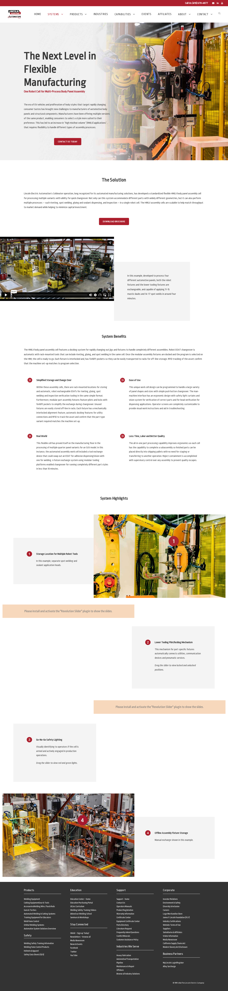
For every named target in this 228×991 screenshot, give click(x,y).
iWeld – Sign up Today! (79, 933)
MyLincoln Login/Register (173, 963)
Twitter (73, 952)
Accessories (28, 906)
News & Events (76, 944)
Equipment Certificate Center (128, 921)
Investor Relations (170, 899)
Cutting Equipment (31, 903)
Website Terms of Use (172, 925)
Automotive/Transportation (128, 959)
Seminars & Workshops (79, 917)
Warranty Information (125, 914)
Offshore (120, 970)
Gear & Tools (44, 903)
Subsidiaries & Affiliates (172, 932)
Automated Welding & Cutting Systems (39, 914)
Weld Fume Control (31, 921)
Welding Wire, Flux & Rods (44, 906)
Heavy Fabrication (124, 955)
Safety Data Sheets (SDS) (34, 954)
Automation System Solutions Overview (40, 929)
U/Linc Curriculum (77, 906)
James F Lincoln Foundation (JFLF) (176, 917)
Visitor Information (170, 936)
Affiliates (164, 14)
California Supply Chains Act (174, 943)
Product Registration (125, 910)
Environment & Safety (171, 903)
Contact (202, 14)
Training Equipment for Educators (37, 917)
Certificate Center (124, 917)
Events (146, 14)
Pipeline (120, 963)
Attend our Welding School (81, 914)
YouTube (73, 955)
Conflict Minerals (123, 936)
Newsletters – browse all (80, 937)
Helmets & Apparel (31, 951)
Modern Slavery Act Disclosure (175, 947)
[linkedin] (218, 3)
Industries (100, 14)
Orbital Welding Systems (34, 925)
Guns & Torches (30, 910)
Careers (166, 910)
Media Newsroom (77, 940)
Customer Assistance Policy (127, 940)
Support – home (123, 899)
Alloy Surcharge (169, 966)
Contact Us (121, 903)
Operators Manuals (124, 906)
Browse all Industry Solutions (128, 974)
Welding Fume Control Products (36, 947)
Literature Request (124, 929)
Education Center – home (80, 899)
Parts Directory (123, 925)
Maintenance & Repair (125, 966)
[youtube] (222, 3)
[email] (213, 3)
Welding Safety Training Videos (83, 910)
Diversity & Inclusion (171, 906)
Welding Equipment (32, 899)
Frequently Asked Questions (128, 932)
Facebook (74, 948)
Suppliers (166, 929)
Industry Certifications (172, 921)
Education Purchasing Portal (81, 903)
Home (37, 14)
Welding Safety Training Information (39, 943)
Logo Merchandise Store (172, 914)
